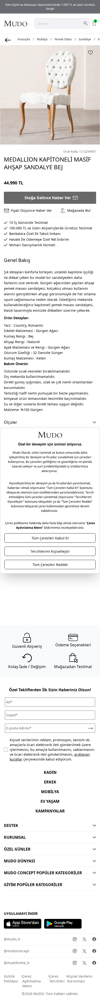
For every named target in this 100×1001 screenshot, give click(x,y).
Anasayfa (23, 39)
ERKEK (50, 782)
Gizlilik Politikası (11, 978)
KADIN (50, 772)
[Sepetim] (94, 23)
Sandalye (85, 39)
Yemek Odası (63, 39)
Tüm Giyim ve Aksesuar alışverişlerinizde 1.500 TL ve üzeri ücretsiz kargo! (50, 7)
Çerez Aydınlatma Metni (31, 981)
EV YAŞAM (50, 801)
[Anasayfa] (15, 23)
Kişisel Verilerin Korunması (79, 978)
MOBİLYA (50, 791)
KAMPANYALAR (50, 811)
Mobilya (42, 39)
